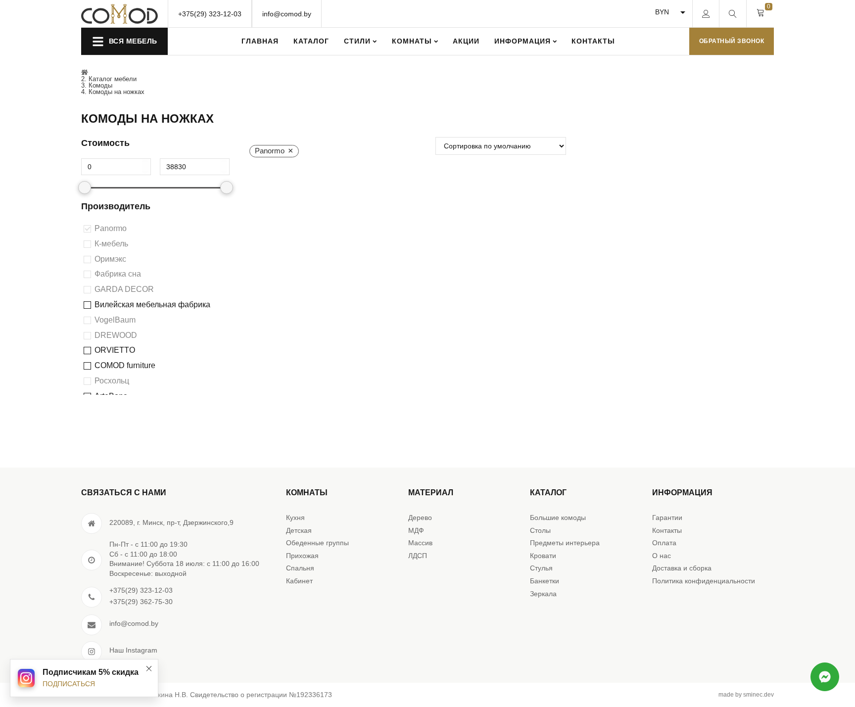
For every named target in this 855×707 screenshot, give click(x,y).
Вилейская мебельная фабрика (152, 304)
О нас (661, 556)
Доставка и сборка (682, 568)
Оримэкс (110, 259)
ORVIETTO (115, 350)
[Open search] (733, 13)
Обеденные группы (317, 543)
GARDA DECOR (124, 289)
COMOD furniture (125, 365)
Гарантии (667, 517)
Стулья (541, 568)
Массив (420, 543)
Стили (357, 41)
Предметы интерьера (565, 543)
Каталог (311, 41)
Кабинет (299, 581)
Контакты (593, 41)
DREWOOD (116, 335)
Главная (260, 41)
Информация (522, 41)
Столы (540, 530)
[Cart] (760, 13)
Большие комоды (558, 517)
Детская (299, 530)
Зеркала (543, 594)
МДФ (416, 530)
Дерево (420, 517)
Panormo (111, 228)
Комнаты (412, 41)
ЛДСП (417, 556)
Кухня (295, 517)
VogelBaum (115, 320)
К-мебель (111, 243)
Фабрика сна (118, 274)
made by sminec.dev (746, 694)
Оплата (664, 543)
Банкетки (544, 581)
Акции (466, 41)
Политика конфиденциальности (703, 581)
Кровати (543, 556)
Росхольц (112, 381)
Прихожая (302, 556)
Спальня (300, 568)
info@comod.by (286, 14)
